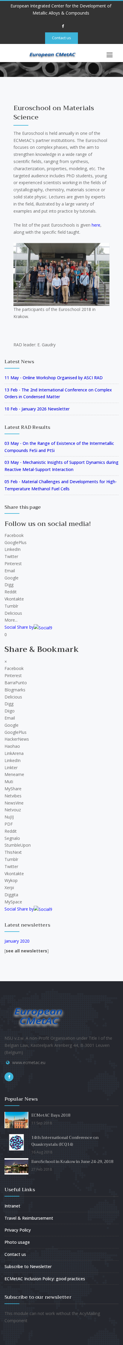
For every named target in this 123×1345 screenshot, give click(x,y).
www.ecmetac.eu (28, 1062)
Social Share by (19, 627)
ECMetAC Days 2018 (50, 1115)
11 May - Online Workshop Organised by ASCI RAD (53, 377)
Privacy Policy (17, 1230)
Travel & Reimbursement (28, 1218)
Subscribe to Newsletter (28, 1266)
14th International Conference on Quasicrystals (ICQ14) (65, 1141)
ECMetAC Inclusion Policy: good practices (44, 1278)
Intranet (12, 1206)
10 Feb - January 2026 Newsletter (37, 409)
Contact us (61, 37)
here (96, 225)
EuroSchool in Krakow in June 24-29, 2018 (72, 1161)
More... (11, 620)
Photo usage (17, 1242)
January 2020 (17, 941)
